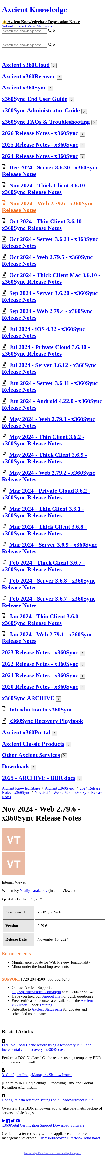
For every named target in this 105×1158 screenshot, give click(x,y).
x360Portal (10, 1125)
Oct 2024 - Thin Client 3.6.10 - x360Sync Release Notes (43, 224)
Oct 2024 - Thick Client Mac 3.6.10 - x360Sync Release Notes (51, 278)
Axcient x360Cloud (26, 65)
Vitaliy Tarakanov (33, 890)
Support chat (51, 996)
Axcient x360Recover (28, 76)
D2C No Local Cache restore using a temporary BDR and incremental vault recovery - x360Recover (47, 1047)
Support (46, 1125)
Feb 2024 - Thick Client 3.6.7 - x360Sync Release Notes (43, 566)
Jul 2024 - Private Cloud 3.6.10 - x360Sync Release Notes (46, 350)
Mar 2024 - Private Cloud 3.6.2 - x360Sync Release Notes (46, 494)
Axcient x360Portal (27, 732)
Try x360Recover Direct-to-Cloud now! (69, 1138)
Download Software (68, 1125)
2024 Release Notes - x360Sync (40, 156)
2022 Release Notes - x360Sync (40, 664)
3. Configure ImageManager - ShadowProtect (37, 1075)
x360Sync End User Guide (34, 99)
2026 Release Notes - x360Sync (40, 133)
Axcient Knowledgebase (21, 788)
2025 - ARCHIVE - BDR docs (38, 778)
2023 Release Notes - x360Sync (40, 652)
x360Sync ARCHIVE (28, 698)
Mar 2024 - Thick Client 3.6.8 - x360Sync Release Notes (44, 530)
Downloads (15, 766)
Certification (29, 1125)
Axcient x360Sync (25, 87)
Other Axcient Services (31, 755)
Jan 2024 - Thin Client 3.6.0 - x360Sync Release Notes (42, 619)
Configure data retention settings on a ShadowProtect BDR (47, 1100)
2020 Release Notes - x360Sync (40, 687)
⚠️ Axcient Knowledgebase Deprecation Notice (41, 22)
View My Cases (39, 26)
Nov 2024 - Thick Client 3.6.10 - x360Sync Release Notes (45, 188)
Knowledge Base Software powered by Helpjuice (52, 1153)
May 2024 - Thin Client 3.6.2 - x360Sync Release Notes (43, 440)
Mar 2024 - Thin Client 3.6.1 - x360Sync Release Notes (43, 512)
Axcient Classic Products (33, 744)
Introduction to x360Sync (41, 709)
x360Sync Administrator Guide (41, 110)
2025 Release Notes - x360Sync (40, 144)
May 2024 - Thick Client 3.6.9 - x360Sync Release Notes (44, 458)
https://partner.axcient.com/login (36, 992)
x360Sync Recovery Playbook (46, 721)
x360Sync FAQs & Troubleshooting (46, 122)
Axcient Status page (47, 1009)
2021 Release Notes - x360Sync (40, 675)
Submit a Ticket (14, 26)
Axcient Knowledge (34, 9)
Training (45, 1005)
